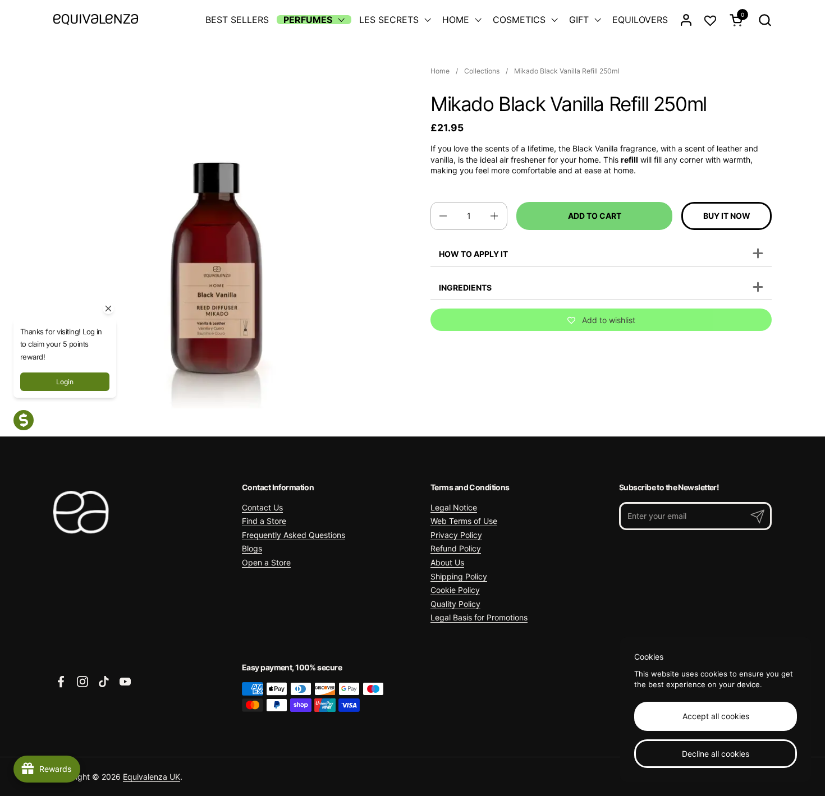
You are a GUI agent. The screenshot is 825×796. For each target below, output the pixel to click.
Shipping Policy (458, 576)
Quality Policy (455, 604)
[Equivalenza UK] (95, 19)
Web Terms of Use (463, 521)
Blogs (252, 548)
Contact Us (262, 507)
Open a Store (266, 562)
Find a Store (264, 521)
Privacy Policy (456, 535)
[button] (765, 20)
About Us (447, 562)
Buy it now (726, 215)
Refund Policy (455, 548)
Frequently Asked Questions (293, 535)
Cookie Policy (455, 590)
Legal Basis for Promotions (479, 617)
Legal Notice (453, 507)
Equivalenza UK (151, 776)
